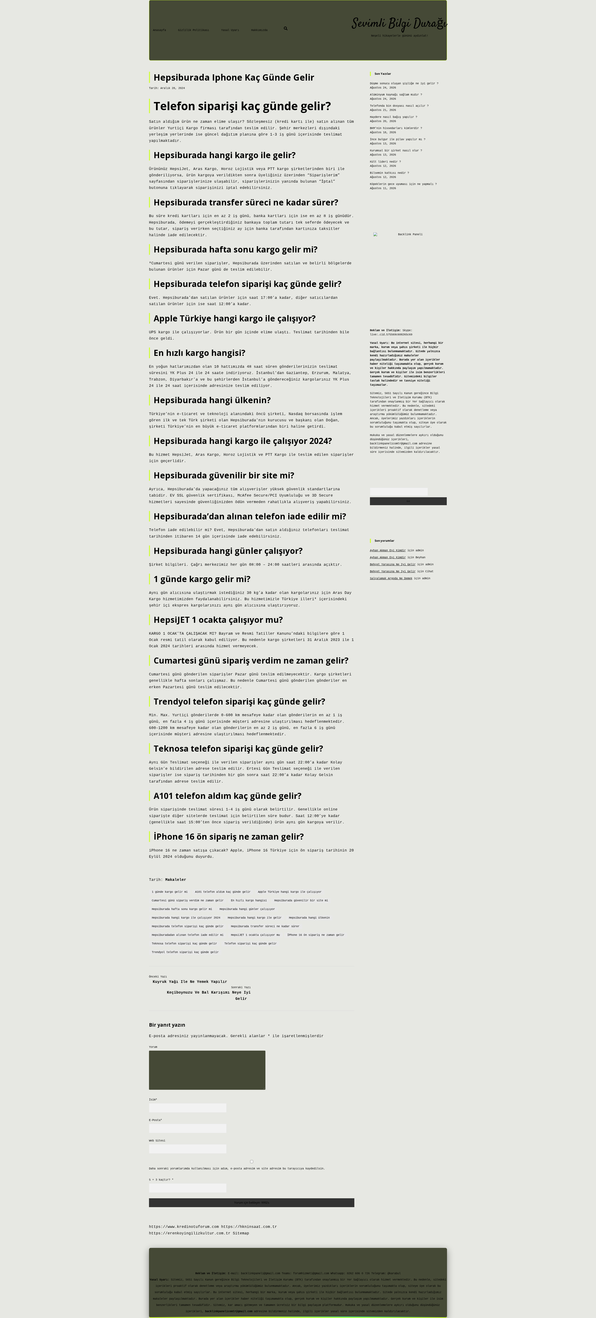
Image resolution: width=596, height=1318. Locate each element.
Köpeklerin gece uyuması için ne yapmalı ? (403, 184)
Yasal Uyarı (230, 30)
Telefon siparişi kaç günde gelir (250, 943)
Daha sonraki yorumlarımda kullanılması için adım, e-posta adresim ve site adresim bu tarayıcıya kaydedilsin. (237, 1168)
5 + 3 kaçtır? (161, 1180)
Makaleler (175, 880)
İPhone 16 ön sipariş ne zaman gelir (315, 935)
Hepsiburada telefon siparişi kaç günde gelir (188, 926)
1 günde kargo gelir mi (170, 892)
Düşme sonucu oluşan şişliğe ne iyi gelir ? (404, 83)
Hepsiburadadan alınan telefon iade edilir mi (188, 935)
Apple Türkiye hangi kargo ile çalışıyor (290, 892)
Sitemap (241, 1233)
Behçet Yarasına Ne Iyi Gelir (393, 564)
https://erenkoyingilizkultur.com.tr (189, 1233)
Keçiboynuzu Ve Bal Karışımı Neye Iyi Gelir (209, 996)
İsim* (153, 1099)
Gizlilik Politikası (193, 30)
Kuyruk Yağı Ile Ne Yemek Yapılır (190, 982)
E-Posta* (155, 1120)
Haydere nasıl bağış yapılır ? (393, 117)
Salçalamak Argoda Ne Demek (391, 578)
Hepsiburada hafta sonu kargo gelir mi (182, 909)
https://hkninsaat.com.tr (249, 1227)
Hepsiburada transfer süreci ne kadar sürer (265, 926)
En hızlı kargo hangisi (249, 900)
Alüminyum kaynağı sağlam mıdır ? (396, 94)
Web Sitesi (157, 1140)
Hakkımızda (259, 30)
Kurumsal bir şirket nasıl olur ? (396, 150)
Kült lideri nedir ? (385, 161)
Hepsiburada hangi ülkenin (309, 918)
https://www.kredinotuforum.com (184, 1227)
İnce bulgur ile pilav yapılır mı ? (397, 139)
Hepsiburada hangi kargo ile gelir (254, 918)
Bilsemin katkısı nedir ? (389, 173)
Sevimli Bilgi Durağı (399, 23)
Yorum (153, 1047)
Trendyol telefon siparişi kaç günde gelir (185, 952)
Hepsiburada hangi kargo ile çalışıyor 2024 (186, 918)
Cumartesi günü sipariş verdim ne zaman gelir (188, 900)
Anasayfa (159, 30)
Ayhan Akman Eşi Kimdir (388, 550)
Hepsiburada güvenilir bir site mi (301, 900)
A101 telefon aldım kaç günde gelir (223, 892)
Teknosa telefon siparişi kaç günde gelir (184, 943)
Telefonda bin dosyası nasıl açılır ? (399, 106)
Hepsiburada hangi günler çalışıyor (247, 909)
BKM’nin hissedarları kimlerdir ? (396, 128)
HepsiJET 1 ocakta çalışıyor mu (255, 935)
